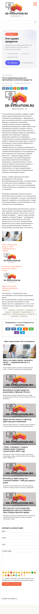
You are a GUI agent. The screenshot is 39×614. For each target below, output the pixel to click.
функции (24, 316)
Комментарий (6, 551)
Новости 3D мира (7, 85)
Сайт (3, 544)
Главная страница (7, 75)
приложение (27, 312)
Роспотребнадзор (20, 314)
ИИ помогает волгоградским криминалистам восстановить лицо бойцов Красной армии (17, 510)
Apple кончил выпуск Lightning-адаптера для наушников (17, 420)
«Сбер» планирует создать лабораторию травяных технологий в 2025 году (15, 449)
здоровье (30, 310)
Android (12, 310)
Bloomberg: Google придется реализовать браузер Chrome (16, 391)
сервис (31, 314)
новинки (16, 312)
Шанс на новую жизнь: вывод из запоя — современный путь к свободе (18, 362)
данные (20, 310)
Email (4, 538)
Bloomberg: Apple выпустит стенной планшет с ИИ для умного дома (19, 480)
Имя (4, 531)
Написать (14, 63)
